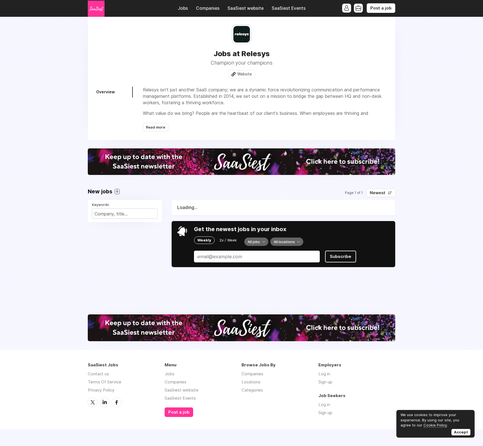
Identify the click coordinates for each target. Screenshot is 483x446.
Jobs (183, 8)
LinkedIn (104, 402)
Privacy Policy (101, 390)
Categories (252, 390)
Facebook (116, 402)
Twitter (92, 402)
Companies (207, 8)
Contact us (98, 373)
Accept (461, 432)
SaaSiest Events (289, 8)
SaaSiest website (246, 8)
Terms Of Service (104, 382)
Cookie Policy (435, 425)
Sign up (325, 382)
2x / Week (228, 240)
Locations (251, 382)
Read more (155, 127)
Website (244, 74)
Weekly (204, 240)
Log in (324, 373)
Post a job (381, 8)
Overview (105, 91)
